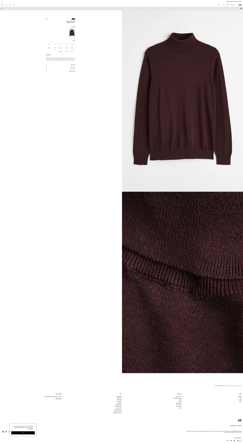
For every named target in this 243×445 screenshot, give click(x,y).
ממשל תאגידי (178, 404)
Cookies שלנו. (30, 428)
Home (219, 5)
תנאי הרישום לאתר (118, 409)
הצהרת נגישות (178, 406)
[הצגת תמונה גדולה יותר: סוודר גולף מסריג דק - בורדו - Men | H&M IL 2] (182, 282)
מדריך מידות (48, 54)
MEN (228, 5)
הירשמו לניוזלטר (58, 398)
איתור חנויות (119, 400)
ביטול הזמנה (119, 403)
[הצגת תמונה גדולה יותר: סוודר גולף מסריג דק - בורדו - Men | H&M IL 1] (182, 101)
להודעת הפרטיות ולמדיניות (19, 427)
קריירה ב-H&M (178, 396)
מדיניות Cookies (118, 406)
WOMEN (232, 5)
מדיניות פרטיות (119, 404)
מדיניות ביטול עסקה (118, 411)
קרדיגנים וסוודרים (231, 385)
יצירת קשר (120, 401)
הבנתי (23, 432)
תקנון (180, 408)
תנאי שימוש (119, 408)
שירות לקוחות (119, 396)
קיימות (180, 400)
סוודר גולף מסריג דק (219, 385)
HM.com (240, 385)
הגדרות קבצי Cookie (117, 412)
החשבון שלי (119, 398)
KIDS (224, 5)
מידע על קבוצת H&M (177, 398)
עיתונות (180, 401)
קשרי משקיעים (178, 403)
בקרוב (60, 59)
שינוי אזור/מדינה (233, 425)
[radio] (72, 32)
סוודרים (225, 385)
